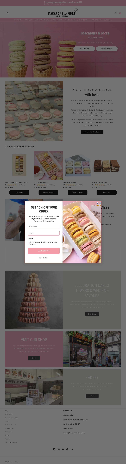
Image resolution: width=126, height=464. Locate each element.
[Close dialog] (98, 203)
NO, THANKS (43, 258)
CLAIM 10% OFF (44, 251)
